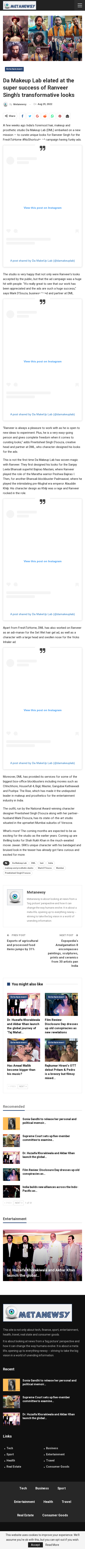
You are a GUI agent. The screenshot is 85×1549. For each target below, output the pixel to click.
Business (52, 1448)
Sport (10, 1454)
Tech (10, 1448)
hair (42, 863)
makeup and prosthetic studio (19, 868)
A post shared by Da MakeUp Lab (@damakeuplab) (42, 260)
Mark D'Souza (45, 868)
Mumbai (60, 868)
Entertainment (14, 69)
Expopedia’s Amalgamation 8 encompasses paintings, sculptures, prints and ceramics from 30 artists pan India (63, 953)
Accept (35, 1544)
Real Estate (14, 1466)
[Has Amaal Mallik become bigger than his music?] (23, 1050)
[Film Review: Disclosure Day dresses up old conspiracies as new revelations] (61, 1004)
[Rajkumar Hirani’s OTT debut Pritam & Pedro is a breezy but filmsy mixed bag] (61, 1050)
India (50, 863)
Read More (52, 1544)
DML (33, 863)
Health (11, 1460)
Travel (50, 1460)
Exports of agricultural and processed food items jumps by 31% (22, 945)
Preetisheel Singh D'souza (17, 873)
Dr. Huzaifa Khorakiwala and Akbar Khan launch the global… (41, 1273)
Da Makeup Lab (19, 863)
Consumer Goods (57, 1466)
